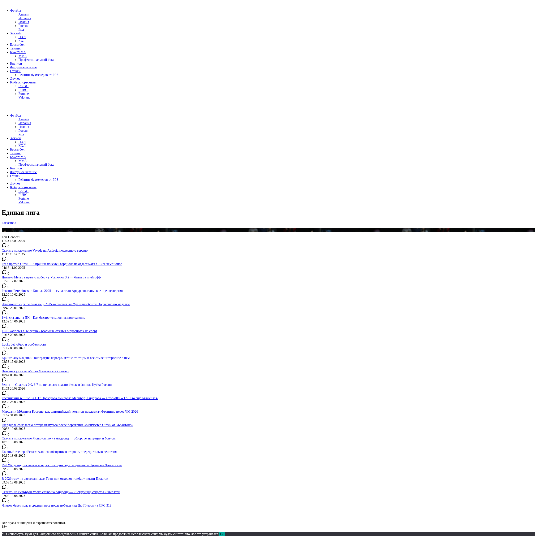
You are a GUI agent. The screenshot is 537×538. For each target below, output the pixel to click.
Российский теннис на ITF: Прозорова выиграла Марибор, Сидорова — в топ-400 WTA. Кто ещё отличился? (80, 398)
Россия (23, 25)
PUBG (23, 90)
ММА (22, 56)
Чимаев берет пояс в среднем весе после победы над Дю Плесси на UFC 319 (56, 505)
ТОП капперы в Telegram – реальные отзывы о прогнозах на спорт (49, 331)
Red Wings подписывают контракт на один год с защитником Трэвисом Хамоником (62, 465)
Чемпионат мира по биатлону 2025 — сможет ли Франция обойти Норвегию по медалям (66, 304)
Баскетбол (17, 44)
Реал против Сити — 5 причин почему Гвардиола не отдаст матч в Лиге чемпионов (62, 264)
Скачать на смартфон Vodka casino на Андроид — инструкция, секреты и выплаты (61, 492)
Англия (23, 14)
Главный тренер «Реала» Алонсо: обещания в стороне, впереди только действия (59, 452)
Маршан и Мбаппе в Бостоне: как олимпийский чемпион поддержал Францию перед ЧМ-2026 (70, 411)
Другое (15, 78)
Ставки (15, 71)
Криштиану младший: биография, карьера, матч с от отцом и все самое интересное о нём (66, 358)
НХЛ (22, 37)
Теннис (15, 48)
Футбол (15, 10)
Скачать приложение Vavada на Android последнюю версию (45, 250)
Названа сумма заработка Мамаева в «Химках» (35, 371)
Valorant (24, 97)
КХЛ (22, 41)
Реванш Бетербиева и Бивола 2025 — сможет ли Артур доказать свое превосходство (62, 290)
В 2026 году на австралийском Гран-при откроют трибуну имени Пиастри (55, 478)
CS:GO (23, 86)
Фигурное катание (23, 67)
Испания (24, 18)
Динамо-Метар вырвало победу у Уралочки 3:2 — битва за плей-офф (51, 277)
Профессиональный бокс (36, 59)
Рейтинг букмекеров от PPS (38, 75)
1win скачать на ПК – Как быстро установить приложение (43, 317)
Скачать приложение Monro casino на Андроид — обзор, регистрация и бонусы (59, 438)
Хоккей (15, 33)
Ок (222, 534)
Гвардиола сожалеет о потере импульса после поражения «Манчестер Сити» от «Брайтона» (67, 425)
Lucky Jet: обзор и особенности (24, 344)
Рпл (21, 29)
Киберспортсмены (23, 82)
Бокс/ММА (18, 52)
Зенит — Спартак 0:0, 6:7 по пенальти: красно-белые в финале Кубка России (57, 384)
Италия (23, 22)
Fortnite (23, 93)
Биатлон (16, 63)
